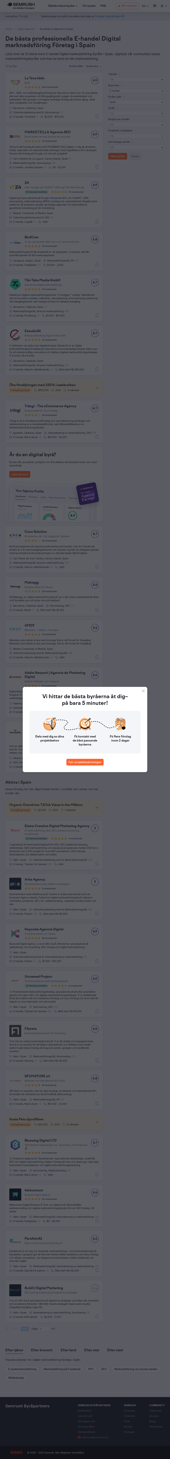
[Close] (143, 691)
